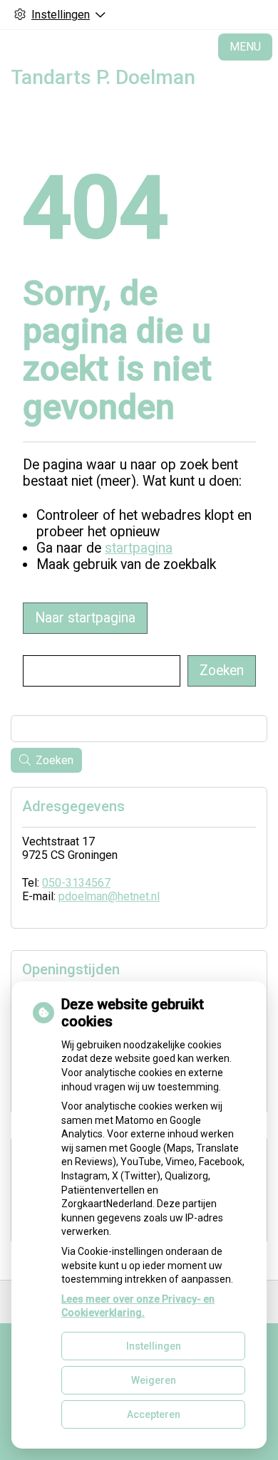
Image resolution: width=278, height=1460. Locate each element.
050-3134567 (76, 883)
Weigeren (153, 1380)
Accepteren (153, 1414)
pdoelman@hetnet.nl (109, 896)
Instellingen (153, 1346)
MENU (245, 46)
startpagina (139, 548)
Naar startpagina (85, 618)
